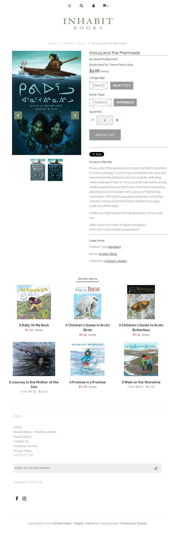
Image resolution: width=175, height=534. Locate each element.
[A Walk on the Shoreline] (141, 375)
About (17, 427)
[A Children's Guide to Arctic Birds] (87, 318)
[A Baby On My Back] (34, 318)
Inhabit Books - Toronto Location (34, 432)
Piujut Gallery (22, 436)
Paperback (125, 102)
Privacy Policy (22, 451)
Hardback (100, 102)
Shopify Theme (84, 523)
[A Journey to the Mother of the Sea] (34, 375)
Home (53, 43)
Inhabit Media (108, 254)
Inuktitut (122, 85)
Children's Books (74, 43)
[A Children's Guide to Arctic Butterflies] (141, 318)
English (98, 85)
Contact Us (20, 441)
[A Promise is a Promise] (87, 375)
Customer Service (25, 446)
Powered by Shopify (133, 523)
